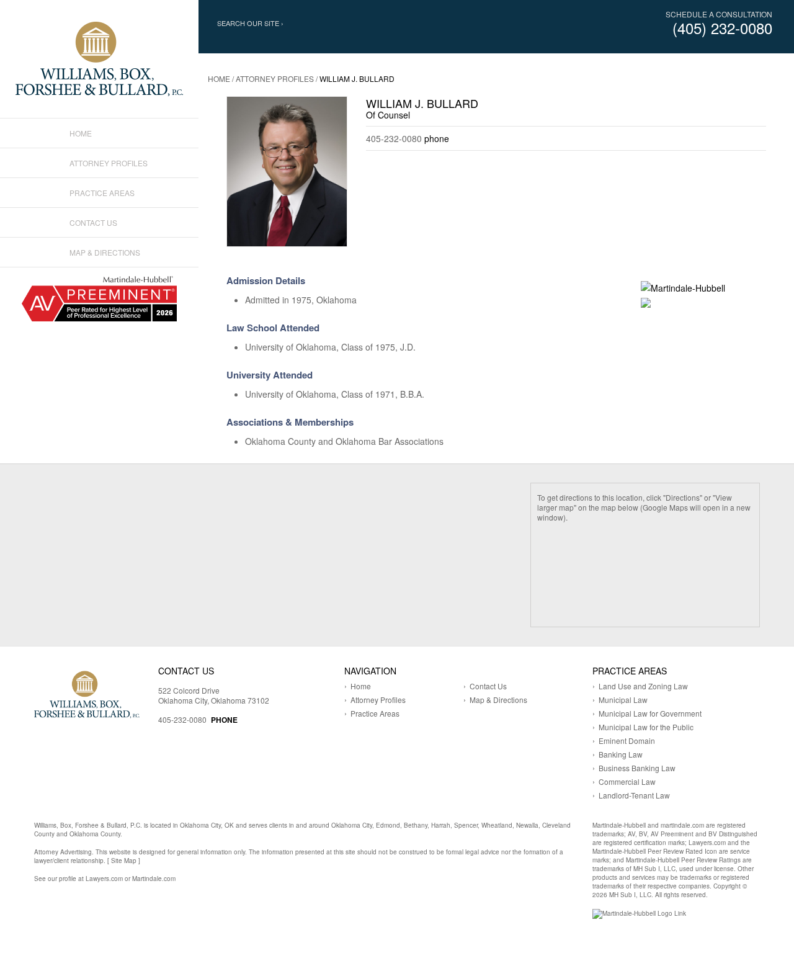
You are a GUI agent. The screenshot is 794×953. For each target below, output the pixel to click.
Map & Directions (104, 252)
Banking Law (621, 754)
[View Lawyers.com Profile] (646, 301)
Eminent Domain (627, 740)
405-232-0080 (182, 719)
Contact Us (93, 222)
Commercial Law (627, 781)
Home (219, 78)
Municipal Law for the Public (646, 727)
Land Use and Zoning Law (643, 686)
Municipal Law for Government (650, 713)
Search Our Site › (250, 23)
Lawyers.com (104, 878)
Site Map (123, 860)
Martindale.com (154, 878)
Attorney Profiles (275, 78)
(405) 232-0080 (722, 27)
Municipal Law (623, 699)
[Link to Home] (99, 57)
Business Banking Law (637, 768)
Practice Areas (102, 192)
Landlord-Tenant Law (634, 795)
